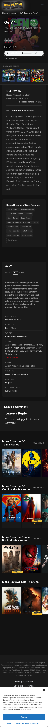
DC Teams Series (15, 110)
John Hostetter (13, 231)
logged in (24, 419)
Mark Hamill (27, 235)
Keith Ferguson (13, 235)
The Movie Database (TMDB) (23, 670)
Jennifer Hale (12, 227)
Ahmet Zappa (13, 209)
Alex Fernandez (27, 209)
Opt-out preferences (15, 723)
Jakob (21, 95)
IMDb (7, 391)
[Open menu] (42, 5)
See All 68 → (38, 488)
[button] (44, 690)
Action (8, 366)
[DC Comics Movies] (23, 75)
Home (5, 13)
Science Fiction (28, 366)
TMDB (14, 391)
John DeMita (26, 227)
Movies (14, 13)
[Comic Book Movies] (37, 75)
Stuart (27, 95)
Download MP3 (12, 58)
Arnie (15, 95)
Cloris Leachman (25, 214)
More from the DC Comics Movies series (16, 488)
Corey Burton (12, 218)
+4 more (12, 240)
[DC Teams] (8, 75)
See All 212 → (38, 539)
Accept (24, 717)
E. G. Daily (27, 222)
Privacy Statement (32, 723)
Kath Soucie (27, 231)
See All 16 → (38, 443)
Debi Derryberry (14, 222)
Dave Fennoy (26, 218)
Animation (16, 366)
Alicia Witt (11, 214)
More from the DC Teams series (13, 443)
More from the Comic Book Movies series (16, 539)
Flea (36, 222)
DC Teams (25, 13)
